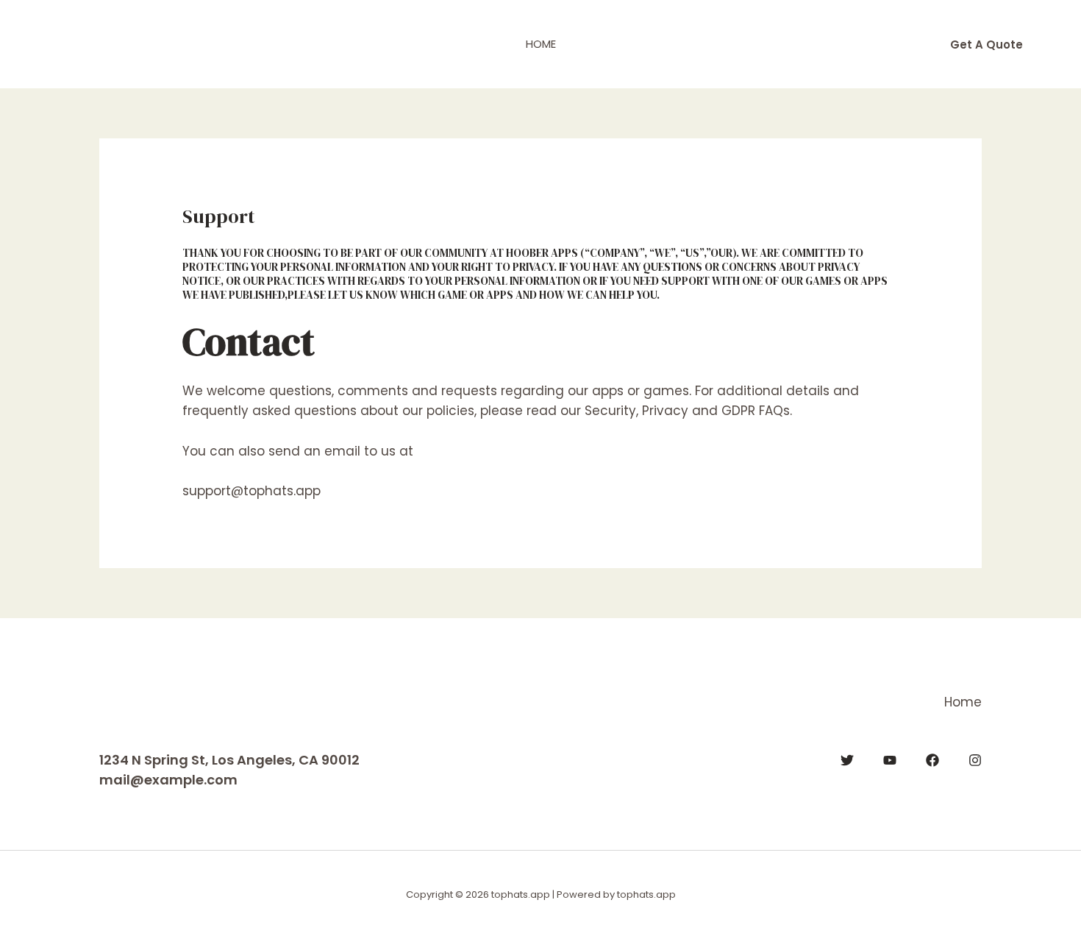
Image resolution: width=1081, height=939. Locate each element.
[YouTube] (889, 760)
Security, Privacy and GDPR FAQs (687, 410)
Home (541, 44)
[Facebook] (932, 760)
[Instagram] (975, 760)
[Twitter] (847, 760)
